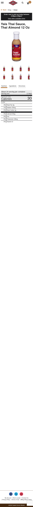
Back (4, 10)
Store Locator (17, 498)
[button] (4, 68)
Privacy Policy (6, 499)
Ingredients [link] (12, 86)
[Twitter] (16, 494)
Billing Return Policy (26, 499)
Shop (9, 10)
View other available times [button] (16, 18)
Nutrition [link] (4, 86)
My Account (8, 498)
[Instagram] (21, 494)
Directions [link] (22, 86)
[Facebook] (11, 494)
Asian (15, 10)
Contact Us (25, 498)
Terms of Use (15, 499)
